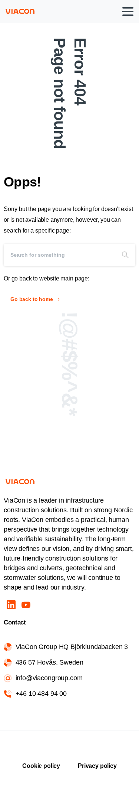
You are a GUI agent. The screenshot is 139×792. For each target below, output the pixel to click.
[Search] (125, 255)
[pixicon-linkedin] (11, 604)
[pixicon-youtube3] (26, 604)
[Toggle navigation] (127, 11)
